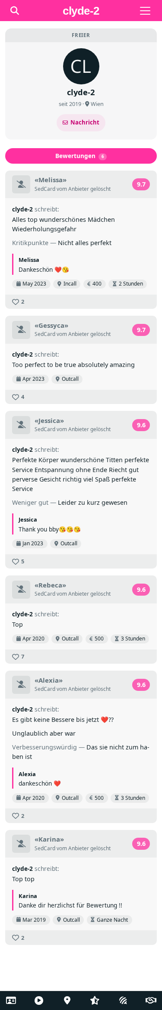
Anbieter (78, 189)
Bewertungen (79, 156)
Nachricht (84, 122)
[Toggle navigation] (145, 11)
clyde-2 (22, 209)
